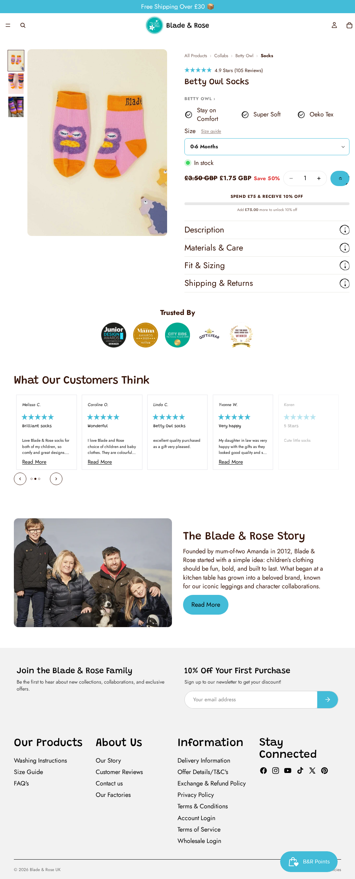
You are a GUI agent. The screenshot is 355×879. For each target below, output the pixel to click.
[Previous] (20, 479)
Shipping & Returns (218, 283)
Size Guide (28, 771)
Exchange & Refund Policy (212, 783)
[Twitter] (312, 770)
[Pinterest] (324, 770)
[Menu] (8, 25)
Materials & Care (213, 247)
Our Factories (113, 794)
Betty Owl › (199, 99)
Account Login (196, 817)
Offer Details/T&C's (203, 771)
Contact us (109, 783)
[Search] (23, 25)
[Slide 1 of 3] (16, 61)
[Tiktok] (300, 770)
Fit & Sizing (204, 265)
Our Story (108, 760)
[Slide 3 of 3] (16, 107)
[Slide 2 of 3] (16, 83)
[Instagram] (275, 770)
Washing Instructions (40, 760)
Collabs (221, 56)
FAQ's (21, 783)
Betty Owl (244, 56)
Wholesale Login (199, 840)
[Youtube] (288, 770)
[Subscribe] (327, 699)
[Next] (56, 479)
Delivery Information (204, 760)
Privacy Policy (196, 794)
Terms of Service (199, 829)
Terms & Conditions (203, 806)
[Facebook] (263, 770)
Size (202, 131)
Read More (205, 604)
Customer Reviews (119, 771)
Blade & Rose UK (45, 870)
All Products (195, 56)
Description (204, 229)
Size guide (211, 131)
